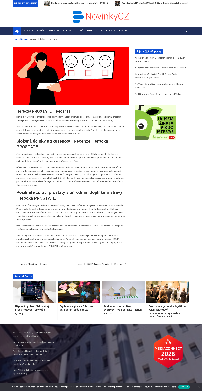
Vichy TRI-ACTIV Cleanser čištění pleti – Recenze (100, 264)
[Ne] (198, 386)
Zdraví (79, 30)
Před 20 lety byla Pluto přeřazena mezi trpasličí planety (159, 94)
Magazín (54, 30)
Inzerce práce (94, 30)
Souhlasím (183, 387)
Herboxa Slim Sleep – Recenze (34, 264)
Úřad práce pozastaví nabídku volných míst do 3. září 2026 (161, 68)
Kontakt (123, 30)
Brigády (110, 30)
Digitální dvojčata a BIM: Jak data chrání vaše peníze (76, 308)
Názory (67, 30)
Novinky (28, 30)
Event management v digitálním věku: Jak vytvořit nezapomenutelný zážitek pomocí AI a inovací (167, 311)
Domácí (41, 30)
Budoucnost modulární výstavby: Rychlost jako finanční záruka (123, 310)
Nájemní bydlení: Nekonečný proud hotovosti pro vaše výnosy (32, 310)
